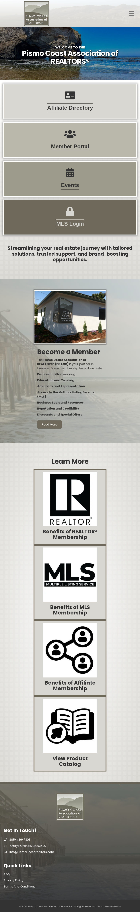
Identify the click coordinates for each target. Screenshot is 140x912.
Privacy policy (13, 880)
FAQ (7, 874)
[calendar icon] (70, 175)
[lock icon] (70, 214)
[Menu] (131, 13)
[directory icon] (70, 98)
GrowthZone (113, 906)
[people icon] (70, 136)
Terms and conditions (19, 886)
